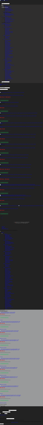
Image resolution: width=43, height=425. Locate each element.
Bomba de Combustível (8, 246)
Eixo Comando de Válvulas (9, 47)
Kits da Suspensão (8, 67)
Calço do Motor (7, 45)
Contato (3, 227)
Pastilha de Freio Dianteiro (9, 31)
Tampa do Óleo (7, 284)
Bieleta (6, 62)
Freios (4, 255)
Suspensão (5, 59)
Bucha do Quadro (7, 63)
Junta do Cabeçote (8, 277)
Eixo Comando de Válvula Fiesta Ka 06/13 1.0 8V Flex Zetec (9, 331)
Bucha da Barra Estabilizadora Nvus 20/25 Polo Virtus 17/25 (9, 208)
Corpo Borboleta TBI (8, 18)
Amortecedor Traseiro (8, 61)
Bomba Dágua (7, 7)
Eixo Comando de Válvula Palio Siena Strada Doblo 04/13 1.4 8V (10, 322)
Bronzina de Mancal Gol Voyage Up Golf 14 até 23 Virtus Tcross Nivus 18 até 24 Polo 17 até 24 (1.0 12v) (15, 177)
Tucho (6, 58)
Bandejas (6, 290)
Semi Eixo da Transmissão (9, 78)
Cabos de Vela (7, 265)
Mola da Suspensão (8, 68)
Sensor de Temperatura (8, 21)
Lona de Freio (7, 258)
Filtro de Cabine (7, 24)
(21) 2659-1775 (17, 222)
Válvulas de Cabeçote (8, 287)
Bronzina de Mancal (8, 43)
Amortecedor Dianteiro (8, 60)
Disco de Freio (7, 29)
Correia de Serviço (8, 274)
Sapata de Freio (7, 33)
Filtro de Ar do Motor (8, 252)
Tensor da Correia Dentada (9, 56)
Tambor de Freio (7, 34)
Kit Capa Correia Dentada (9, 50)
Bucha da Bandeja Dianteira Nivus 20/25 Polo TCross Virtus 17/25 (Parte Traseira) (12, 198)
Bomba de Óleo (7, 42)
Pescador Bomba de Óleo (9, 53)
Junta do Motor (7, 278)
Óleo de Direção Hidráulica (9, 242)
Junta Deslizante (7, 75)
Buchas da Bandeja (8, 64)
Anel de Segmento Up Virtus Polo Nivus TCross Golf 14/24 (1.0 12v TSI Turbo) (11, 95)
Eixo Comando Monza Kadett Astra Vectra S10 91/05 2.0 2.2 (9, 386)
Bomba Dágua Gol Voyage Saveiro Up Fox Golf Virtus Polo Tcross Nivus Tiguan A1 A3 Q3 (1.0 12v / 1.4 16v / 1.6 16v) (17, 137)
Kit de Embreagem (8, 76)
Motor (4, 39)
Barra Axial (6, 12)
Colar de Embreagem (8, 72)
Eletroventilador (7, 236)
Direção (4, 11)
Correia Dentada (7, 46)
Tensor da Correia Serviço (9, 57)
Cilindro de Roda (7, 27)
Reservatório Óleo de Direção (9, 243)
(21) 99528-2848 (26, 222)
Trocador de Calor (7, 80)
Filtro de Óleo (7, 26)
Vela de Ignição (7, 38)
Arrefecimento (5, 5)
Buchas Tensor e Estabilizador (9, 293)
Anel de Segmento (8, 268)
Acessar (6, 413)
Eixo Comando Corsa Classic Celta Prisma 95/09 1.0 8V (8, 368)
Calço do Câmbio (7, 44)
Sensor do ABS (7, 262)
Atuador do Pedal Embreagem (9, 71)
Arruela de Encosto (8, 40)
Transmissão (5, 69)
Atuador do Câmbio (8, 70)
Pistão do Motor (7, 54)
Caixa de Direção (7, 13)
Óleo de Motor (7, 52)
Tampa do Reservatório (8, 9)
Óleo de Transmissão (8, 77)
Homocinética (7, 303)
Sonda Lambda (7, 22)
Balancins (6, 41)
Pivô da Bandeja (7, 297)
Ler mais (1, 393)
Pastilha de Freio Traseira (9, 32)
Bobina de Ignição (7, 36)
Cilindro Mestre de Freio (8, 28)
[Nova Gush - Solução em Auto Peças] (4, 0)
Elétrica (4, 16)
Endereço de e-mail (3, 418)
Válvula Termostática (8, 239)
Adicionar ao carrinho (3, 329)
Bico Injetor (6, 17)
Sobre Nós (3, 226)
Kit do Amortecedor (8, 66)
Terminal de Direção (8, 15)
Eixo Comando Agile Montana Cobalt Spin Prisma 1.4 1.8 (8, 377)
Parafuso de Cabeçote (8, 281)
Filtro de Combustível (8, 25)
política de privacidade (14, 422)
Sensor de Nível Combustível (9, 249)
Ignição (4, 35)
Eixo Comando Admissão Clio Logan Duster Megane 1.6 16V (9, 340)
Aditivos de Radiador (8, 6)
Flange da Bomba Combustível (9, 19)
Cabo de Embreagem (8, 300)
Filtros (4, 23)
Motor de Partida (7, 20)
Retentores (6, 55)
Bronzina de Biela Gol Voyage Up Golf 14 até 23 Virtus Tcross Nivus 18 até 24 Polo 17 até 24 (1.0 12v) (15, 167)
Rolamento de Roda (8, 306)
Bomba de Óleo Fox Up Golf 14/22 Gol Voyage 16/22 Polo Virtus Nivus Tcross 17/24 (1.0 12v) (14, 157)
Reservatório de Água (8, 8)
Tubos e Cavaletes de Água (9, 10)
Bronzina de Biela (7, 271)
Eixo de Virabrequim (8, 48)
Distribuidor (6, 37)
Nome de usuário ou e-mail (4, 410)
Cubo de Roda (7, 73)
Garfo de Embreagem (8, 74)
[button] (5, 7)
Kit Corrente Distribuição (8, 51)
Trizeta (6, 79)
